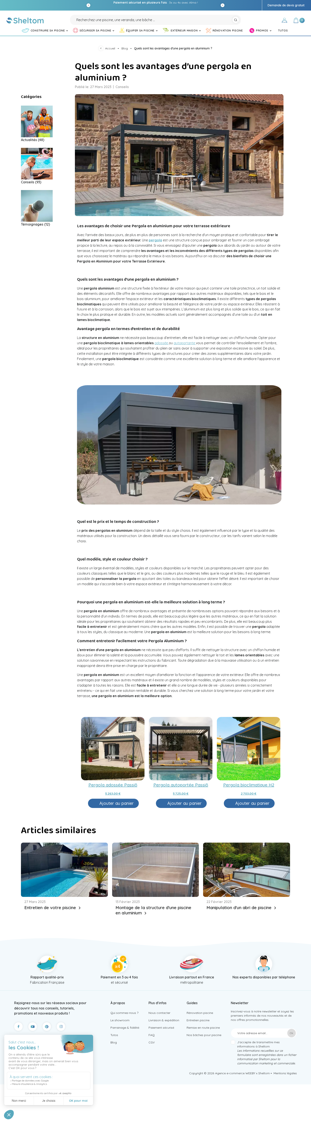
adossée (161, 343)
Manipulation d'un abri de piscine (239, 907)
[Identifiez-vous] (284, 21)
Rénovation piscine (200, 1013)
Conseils (122, 87)
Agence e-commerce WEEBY (235, 1073)
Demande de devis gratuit (286, 5)
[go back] (102, 49)
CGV (152, 1042)
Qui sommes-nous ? (124, 1013)
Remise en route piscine (203, 1028)
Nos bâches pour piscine (204, 1035)
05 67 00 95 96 (174, 2)
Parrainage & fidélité (124, 1028)
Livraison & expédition (164, 1020)
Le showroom (119, 1020)
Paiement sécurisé (161, 1028)
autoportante (185, 343)
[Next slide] (222, 5)
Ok (291, 1033)
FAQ (152, 1035)
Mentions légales (285, 1073)
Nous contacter (159, 1013)
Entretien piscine (198, 1020)
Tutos (114, 1035)
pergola (155, 240)
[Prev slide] (88, 5)
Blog (113, 1042)
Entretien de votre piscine (50, 907)
